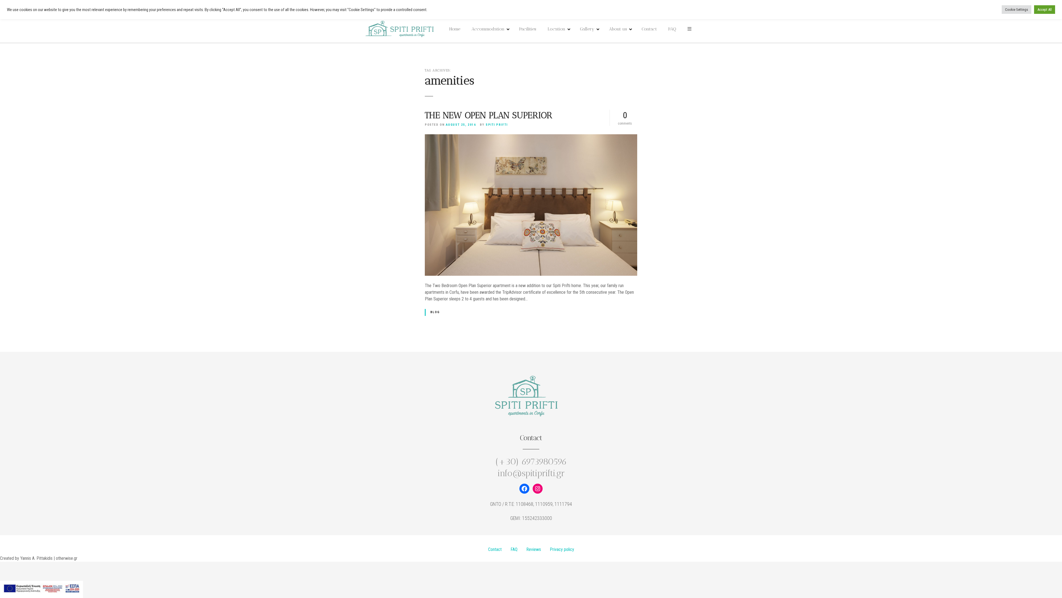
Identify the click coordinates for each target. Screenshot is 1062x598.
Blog (434, 312)
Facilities (527, 29)
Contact (649, 29)
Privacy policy (562, 549)
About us (618, 29)
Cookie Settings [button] (1016, 9)
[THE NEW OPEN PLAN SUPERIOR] (531, 137)
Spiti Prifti (497, 125)
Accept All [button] (1044, 9)
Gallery (587, 29)
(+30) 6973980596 (531, 461)
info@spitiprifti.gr (531, 473)
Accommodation (488, 29)
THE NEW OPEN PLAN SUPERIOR (488, 115)
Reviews (533, 549)
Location (556, 29)
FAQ (672, 29)
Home (454, 29)
